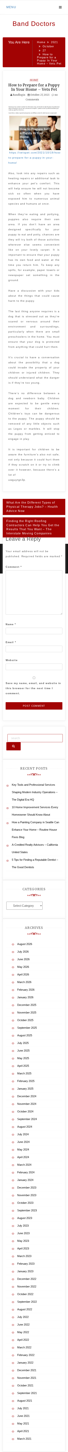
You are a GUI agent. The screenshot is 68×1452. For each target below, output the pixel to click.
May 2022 (23, 1332)
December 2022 (26, 1278)
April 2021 (23, 1431)
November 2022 (26, 1286)
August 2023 (24, 1218)
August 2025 (24, 1035)
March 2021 (24, 1438)
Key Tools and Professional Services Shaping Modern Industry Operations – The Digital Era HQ (34, 792)
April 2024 (23, 1157)
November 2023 (26, 1195)
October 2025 (25, 1020)
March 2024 (24, 1164)
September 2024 (27, 1119)
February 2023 (25, 1263)
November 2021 (26, 1377)
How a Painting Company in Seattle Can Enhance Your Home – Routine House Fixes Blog (35, 830)
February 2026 (25, 989)
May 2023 (23, 1240)
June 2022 (23, 1324)
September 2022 (27, 1301)
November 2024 (26, 1103)
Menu (11, 7)
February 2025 (25, 1081)
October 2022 (25, 1294)
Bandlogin (19, 94)
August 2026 (24, 944)
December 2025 (26, 1004)
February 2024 (25, 1172)
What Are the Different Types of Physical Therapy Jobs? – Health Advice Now (32, 506)
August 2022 (24, 1309)
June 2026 (23, 959)
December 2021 (26, 1370)
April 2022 (23, 1339)
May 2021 (23, 1423)
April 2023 (23, 1248)
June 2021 (23, 1415)
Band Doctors (34, 23)
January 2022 (25, 1362)
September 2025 (27, 1027)
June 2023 (23, 1233)
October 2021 (25, 1385)
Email (11, 642)
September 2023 (27, 1210)
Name (11, 624)
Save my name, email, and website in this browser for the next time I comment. (33, 688)
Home (34, 80)
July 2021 (23, 1408)
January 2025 (25, 1088)
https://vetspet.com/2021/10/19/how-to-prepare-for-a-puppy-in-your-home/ (34, 157)
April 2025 (23, 1065)
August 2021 (24, 1400)
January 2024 (25, 1179)
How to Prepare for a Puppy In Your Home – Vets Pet (34, 87)
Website (12, 660)
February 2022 (25, 1355)
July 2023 (23, 1225)
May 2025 (23, 1058)
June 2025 (23, 1050)
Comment (14, 566)
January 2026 (25, 997)
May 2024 (23, 1149)
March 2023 (24, 1256)
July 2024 (23, 1134)
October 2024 (25, 1111)
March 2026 (24, 982)
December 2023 (26, 1187)
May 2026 (23, 966)
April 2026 (23, 974)
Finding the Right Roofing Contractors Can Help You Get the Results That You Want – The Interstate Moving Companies (32, 527)
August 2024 (24, 1126)
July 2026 (23, 951)
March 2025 (24, 1073)
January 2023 (25, 1271)
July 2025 (23, 1042)
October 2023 (25, 1202)
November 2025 (26, 1012)
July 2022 (23, 1316)
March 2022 (24, 1347)
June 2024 (23, 1141)
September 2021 (27, 1393)
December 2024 (26, 1096)
